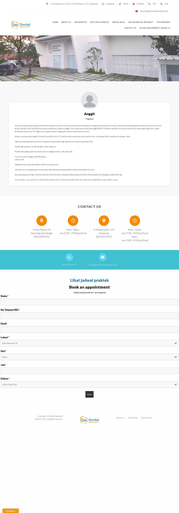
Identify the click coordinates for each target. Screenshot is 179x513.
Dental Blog (118, 22)
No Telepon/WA (10, 309)
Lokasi (5, 337)
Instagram (110, 3)
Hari (4, 351)
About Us (66, 22)
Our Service (146, 417)
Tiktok (125, 3)
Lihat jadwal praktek (89, 280)
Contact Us (130, 28)
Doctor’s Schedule (99, 22)
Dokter (5, 378)
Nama (4, 296)
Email (4, 323)
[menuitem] (55, 22)
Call (166, 3)
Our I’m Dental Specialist (140, 22)
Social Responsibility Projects (155, 28)
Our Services (80, 22)
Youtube (140, 3)
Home (55, 22)
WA (154, 3)
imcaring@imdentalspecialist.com (154, 11)
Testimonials (163, 22)
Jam (3, 365)
